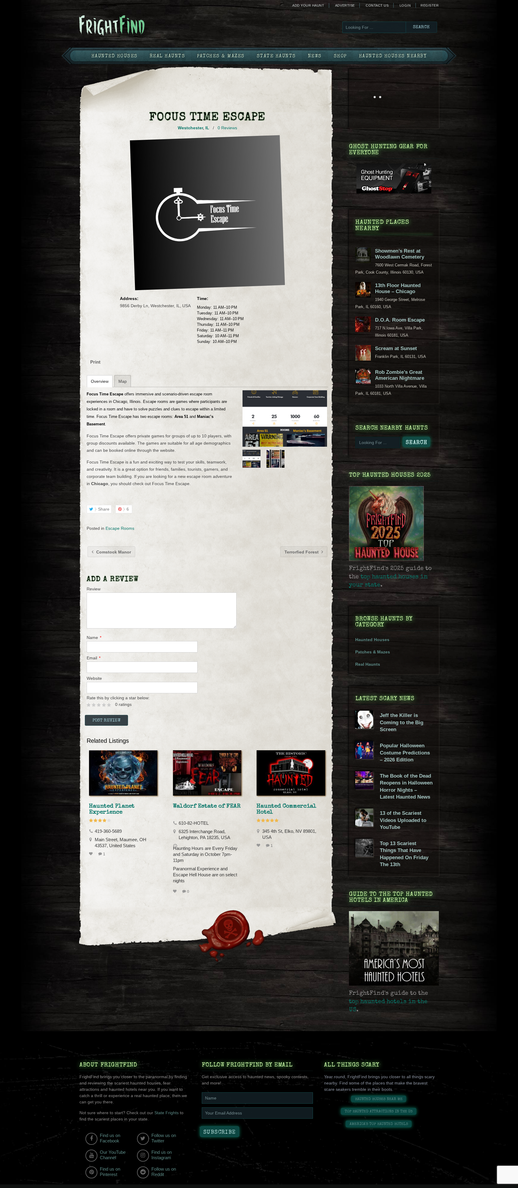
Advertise (345, 5)
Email (93, 658)
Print (95, 361)
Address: (129, 298)
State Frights (166, 1112)
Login (405, 5)
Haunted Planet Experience (112, 809)
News (315, 56)
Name (94, 637)
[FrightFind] (136, 26)
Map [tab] (122, 381)
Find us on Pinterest (110, 1171)
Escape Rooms (120, 528)
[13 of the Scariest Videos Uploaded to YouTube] (364, 825)
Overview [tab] (100, 381)
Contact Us (377, 5)
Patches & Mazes (221, 56)
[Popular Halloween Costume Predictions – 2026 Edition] (364, 757)
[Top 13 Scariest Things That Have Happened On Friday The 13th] (364, 855)
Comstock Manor (113, 552)
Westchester (190, 127)
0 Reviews (227, 127)
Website (94, 678)
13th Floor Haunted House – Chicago (398, 288)
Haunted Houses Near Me (379, 1099)
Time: (202, 298)
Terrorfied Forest (302, 552)
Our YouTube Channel (113, 1155)
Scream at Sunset (396, 348)
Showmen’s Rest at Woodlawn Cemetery (399, 254)
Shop (340, 56)
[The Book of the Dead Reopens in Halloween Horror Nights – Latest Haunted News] (364, 787)
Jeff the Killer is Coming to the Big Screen (401, 722)
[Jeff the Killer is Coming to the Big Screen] (364, 727)
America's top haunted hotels (379, 1124)
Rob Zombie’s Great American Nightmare (399, 375)
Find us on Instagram (161, 1155)
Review (93, 588)
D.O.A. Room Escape (400, 320)
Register (430, 5)
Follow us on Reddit (163, 1171)
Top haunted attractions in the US (378, 1112)
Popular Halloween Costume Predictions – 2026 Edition (405, 753)
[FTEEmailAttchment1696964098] (285, 418)
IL (207, 127)
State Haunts (276, 56)
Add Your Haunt (308, 5)
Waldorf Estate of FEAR (207, 806)
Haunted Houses (114, 56)
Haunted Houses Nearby (393, 56)
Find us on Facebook (110, 1138)
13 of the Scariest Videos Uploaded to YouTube (403, 820)
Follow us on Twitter (163, 1138)
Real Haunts (167, 56)
